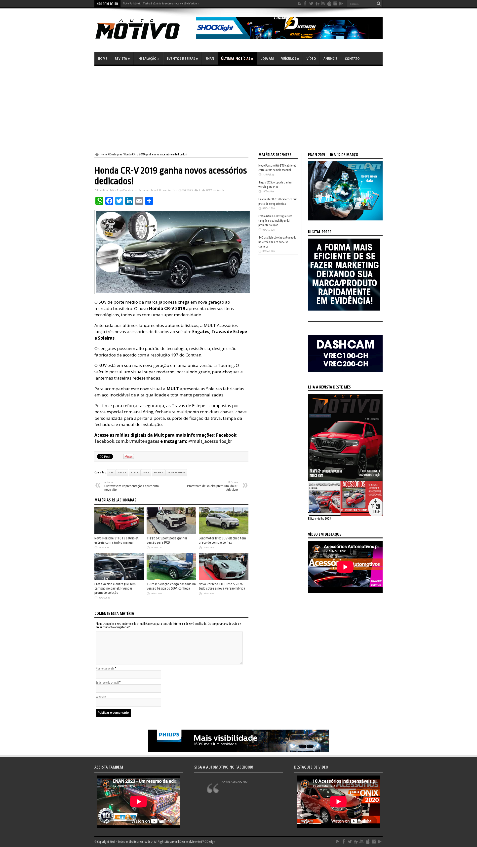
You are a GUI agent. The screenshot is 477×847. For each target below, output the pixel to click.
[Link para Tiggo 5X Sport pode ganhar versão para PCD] (171, 532)
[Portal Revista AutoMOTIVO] (144, 40)
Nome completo (105, 668)
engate (122, 472)
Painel (154, 190)
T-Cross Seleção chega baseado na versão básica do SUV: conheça (171, 586)
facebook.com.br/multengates (126, 441)
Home (102, 58)
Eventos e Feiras (182, 58)
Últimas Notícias (237, 58)
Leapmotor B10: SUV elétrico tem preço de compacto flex (222, 540)
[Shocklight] (289, 38)
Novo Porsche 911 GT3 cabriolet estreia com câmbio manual (116, 540)
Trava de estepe (176, 472)
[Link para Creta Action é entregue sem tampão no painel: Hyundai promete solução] (119, 578)
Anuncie (330, 58)
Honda (134, 472)
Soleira (158, 472)
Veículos (290, 58)
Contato (352, 58)
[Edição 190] (345, 515)
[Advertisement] (238, 109)
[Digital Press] (344, 309)
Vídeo (311, 58)
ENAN (209, 58)
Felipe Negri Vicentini (121, 190)
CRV (111, 472)
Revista (122, 58)
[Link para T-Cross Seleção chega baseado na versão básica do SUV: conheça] (171, 578)
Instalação (148, 58)
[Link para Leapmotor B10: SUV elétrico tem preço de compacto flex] (223, 532)
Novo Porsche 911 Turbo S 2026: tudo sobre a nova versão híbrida (160, 3)
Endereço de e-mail (107, 682)
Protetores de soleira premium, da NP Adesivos (212, 486)
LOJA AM (267, 58)
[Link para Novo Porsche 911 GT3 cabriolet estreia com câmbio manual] (119, 532)
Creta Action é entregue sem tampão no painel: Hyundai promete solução (115, 588)
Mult (146, 472)
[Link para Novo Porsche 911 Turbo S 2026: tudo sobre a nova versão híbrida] (223, 578)
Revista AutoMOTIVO (234, 781)
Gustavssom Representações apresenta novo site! (131, 486)
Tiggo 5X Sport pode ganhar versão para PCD (167, 540)
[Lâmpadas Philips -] (238, 751)
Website (101, 697)
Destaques (115, 154)
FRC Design (208, 842)
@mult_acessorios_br (210, 441)
